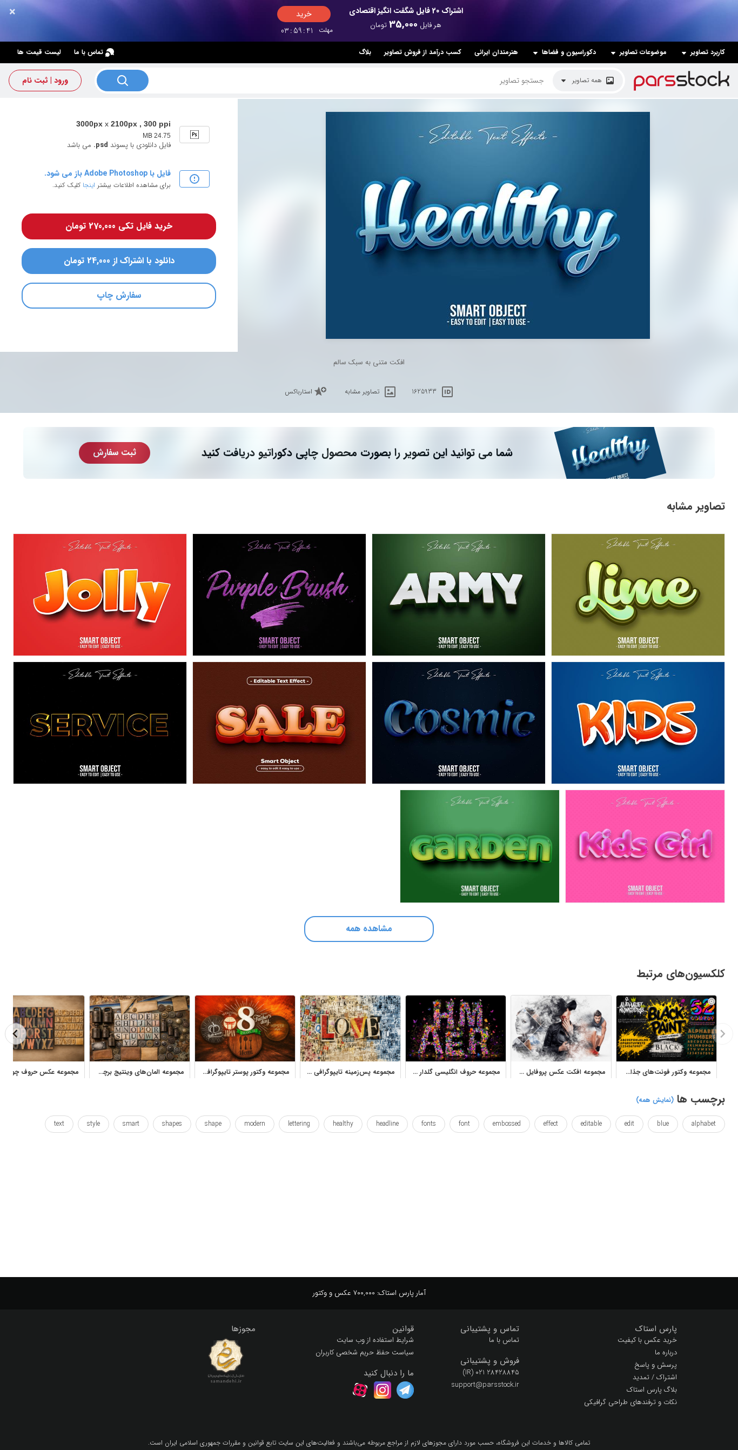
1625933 (424, 391)
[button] (606, 1329)
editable (591, 1124)
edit (629, 1124)
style (93, 1124)
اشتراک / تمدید (655, 1377)
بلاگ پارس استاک (652, 1389)
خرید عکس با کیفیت (647, 1340)
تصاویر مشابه (362, 391)
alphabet (704, 1124)
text (59, 1124)
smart (131, 1124)
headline (387, 1124)
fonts (428, 1124)
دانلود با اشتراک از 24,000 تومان (119, 261)
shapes (172, 1124)
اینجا (89, 185)
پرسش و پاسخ (655, 1365)
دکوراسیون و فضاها (569, 52)
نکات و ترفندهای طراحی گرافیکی (630, 1402)
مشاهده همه (369, 929)
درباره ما (666, 1352)
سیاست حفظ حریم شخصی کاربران (365, 1352)
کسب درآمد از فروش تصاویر (422, 52)
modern (254, 1124)
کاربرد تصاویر (707, 52)
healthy (343, 1124)
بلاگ (365, 52)
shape (213, 1124)
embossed (507, 1124)
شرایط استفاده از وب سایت (375, 1340)
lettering (299, 1124)
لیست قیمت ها (39, 52)
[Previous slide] (722, 1034)
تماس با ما (88, 52)
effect (551, 1124)
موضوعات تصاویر (643, 52)
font (464, 1124)
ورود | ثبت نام (45, 80)
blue (663, 1124)
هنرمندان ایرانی (496, 52)
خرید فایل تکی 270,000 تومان (118, 226)
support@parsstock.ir (485, 1385)
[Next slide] (15, 1034)
